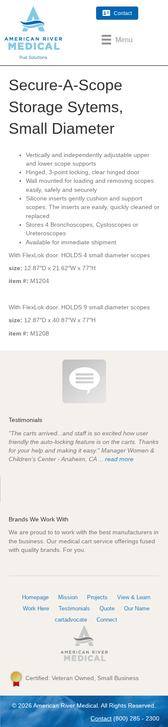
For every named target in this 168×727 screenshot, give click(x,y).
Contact (101, 718)
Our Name (136, 608)
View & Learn (133, 597)
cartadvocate (71, 619)
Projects (97, 597)
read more (119, 459)
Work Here (36, 608)
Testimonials (74, 608)
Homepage (35, 597)
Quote (107, 608)
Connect (106, 619)
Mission (68, 597)
